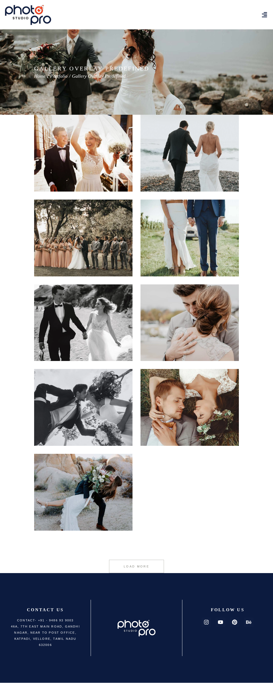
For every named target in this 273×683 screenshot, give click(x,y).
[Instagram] (206, 622)
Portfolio (58, 76)
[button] (264, 14)
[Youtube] (220, 622)
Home (40, 76)
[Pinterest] (234, 622)
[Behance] (249, 622)
